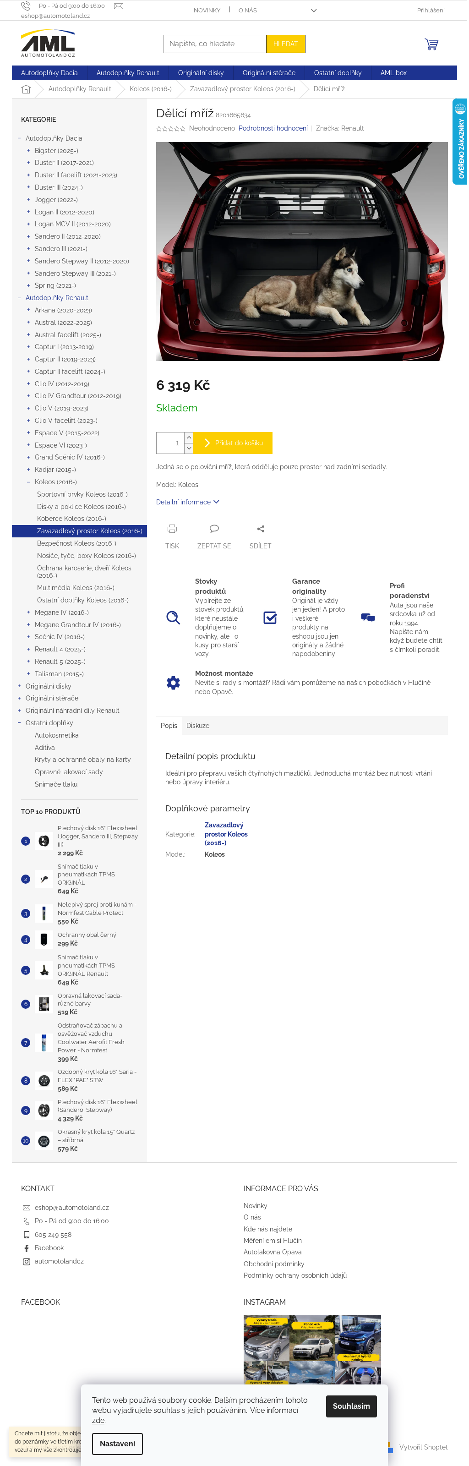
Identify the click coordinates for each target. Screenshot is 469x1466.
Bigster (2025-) (56, 150)
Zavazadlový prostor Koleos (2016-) (89, 531)
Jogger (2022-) (56, 199)
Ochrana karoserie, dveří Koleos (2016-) (84, 572)
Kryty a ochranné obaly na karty (83, 759)
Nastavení (117, 1443)
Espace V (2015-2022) (67, 433)
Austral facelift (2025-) (68, 335)
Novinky (207, 10)
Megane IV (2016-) (62, 612)
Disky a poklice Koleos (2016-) (81, 506)
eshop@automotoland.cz (72, 1207)
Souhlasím (351, 1406)
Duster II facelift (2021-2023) (76, 175)
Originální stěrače (52, 698)
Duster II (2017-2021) (64, 162)
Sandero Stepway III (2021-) (75, 273)
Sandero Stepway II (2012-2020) (82, 261)
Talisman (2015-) (59, 674)
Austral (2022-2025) (63, 322)
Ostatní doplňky (49, 723)
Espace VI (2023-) (61, 445)
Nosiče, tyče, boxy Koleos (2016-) (86, 555)
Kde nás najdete (268, 1229)
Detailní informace (183, 502)
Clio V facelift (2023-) (66, 420)
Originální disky (48, 686)
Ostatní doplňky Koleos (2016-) (83, 600)
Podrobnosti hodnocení (273, 128)
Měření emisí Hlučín (273, 1240)
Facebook (49, 1248)
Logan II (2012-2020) (64, 212)
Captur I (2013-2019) (64, 346)
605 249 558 (53, 1234)
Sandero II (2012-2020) (68, 236)
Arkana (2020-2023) (63, 310)
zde (98, 1420)
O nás (248, 10)
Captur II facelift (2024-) (70, 371)
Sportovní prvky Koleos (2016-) (82, 494)
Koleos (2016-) (56, 482)
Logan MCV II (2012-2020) (73, 224)
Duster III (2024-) (59, 187)
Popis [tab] (169, 725)
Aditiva (45, 747)
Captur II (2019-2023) (65, 359)
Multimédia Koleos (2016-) (76, 587)
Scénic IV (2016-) (60, 636)
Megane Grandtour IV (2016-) (78, 625)
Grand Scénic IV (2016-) (70, 457)
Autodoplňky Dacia (54, 138)
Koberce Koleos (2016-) (71, 518)
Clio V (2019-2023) (61, 408)
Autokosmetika (57, 735)
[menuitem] (49, 73)
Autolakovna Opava (273, 1252)
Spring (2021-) (55, 285)
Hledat (285, 44)
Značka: (340, 128)
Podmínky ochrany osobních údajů (295, 1275)
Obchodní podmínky (274, 1264)
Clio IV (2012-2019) (62, 384)
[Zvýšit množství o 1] (188, 437)
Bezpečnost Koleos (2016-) (76, 543)
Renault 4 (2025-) (60, 649)
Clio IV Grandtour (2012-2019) (78, 395)
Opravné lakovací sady (69, 772)
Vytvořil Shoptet (423, 1447)
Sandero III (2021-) (61, 248)
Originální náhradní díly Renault (73, 710)
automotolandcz (59, 1261)
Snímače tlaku (56, 784)
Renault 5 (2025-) (60, 661)
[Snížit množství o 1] (188, 448)
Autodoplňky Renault (57, 297)
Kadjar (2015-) (55, 469)
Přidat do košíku (239, 443)
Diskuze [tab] (197, 725)
